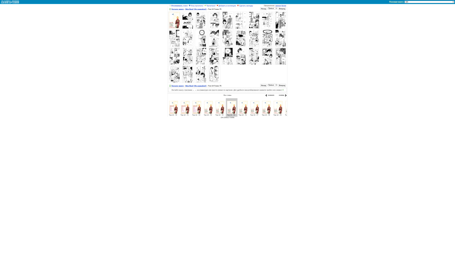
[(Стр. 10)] (174, 47)
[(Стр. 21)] (201, 65)
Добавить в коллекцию (227, 6)
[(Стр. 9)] (280, 29)
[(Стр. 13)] (214, 47)
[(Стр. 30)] (201, 83)
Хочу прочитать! (196, 6)
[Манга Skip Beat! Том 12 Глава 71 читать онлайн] (185, 113)
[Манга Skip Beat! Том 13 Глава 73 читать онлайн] (208, 113)
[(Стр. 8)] (267, 29)
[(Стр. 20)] (187, 65)
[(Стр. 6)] (240, 29)
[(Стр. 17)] (267, 47)
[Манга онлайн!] (10, 2)
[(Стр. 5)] (227, 29)
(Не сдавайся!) (200, 9)
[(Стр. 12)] (201, 47)
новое (179, 6)
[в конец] (285, 96)
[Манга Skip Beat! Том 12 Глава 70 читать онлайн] (173, 113)
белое (283, 6)
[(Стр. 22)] (214, 65)
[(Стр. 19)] (174, 65)
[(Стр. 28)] (174, 83)
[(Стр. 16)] (254, 47)
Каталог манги (178, 9)
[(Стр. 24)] (240, 65)
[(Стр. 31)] (214, 83)
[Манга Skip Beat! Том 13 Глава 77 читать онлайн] (254, 113)
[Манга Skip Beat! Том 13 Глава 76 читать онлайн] (243, 113)
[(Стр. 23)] (227, 65)
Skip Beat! (189, 9)
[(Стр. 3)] (201, 29)
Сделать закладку (246, 6)
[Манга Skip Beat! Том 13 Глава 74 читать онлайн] (220, 113)
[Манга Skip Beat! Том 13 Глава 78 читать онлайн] (266, 113)
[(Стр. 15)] (240, 47)
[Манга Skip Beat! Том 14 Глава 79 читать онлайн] (278, 113)
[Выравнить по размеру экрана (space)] (170, 9)
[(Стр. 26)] (267, 65)
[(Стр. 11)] (187, 47)
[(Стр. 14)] (227, 47)
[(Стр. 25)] (254, 65)
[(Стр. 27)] (280, 65)
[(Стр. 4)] (214, 29)
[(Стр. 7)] (254, 29)
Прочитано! (210, 6)
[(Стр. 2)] (187, 29)
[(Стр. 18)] (280, 47)
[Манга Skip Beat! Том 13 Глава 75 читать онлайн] (231, 113)
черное (278, 6)
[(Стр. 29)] (187, 83)
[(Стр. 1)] (174, 29)
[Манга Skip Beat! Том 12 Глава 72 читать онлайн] (196, 113)
